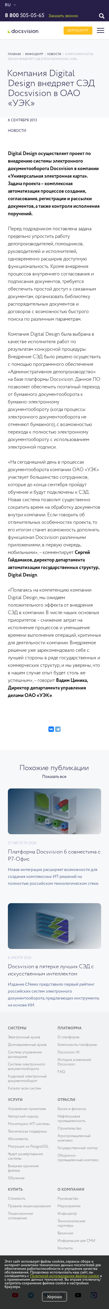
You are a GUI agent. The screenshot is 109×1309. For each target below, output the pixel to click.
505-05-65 (24, 15)
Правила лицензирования (29, 1206)
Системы (17, 1028)
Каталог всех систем (24, 1088)
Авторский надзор (23, 1116)
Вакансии (65, 1233)
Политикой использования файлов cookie (64, 1276)
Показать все (54, 777)
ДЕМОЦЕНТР (78, 30)
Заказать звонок (63, 16)
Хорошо (54, 1297)
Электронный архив (24, 1037)
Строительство (69, 1128)
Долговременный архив (27, 1045)
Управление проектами (27, 1109)
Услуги (15, 1100)
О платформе (68, 1037)
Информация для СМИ (76, 1241)
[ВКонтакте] (51, 729)
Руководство (68, 1199)
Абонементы (18, 1139)
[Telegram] (58, 729)
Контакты (65, 1248)
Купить (15, 1190)
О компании (71, 1190)
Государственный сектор (78, 1148)
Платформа (70, 1028)
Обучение (16, 1178)
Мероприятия (69, 1206)
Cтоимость (16, 1199)
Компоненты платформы (77, 1045)
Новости (54, 54)
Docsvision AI (69, 1052)
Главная (14, 54)
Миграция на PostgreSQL (28, 1147)
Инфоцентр (34, 54)
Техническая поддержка (27, 1131)
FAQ (61, 1072)
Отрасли (66, 1100)
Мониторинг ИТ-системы (28, 1124)
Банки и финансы (72, 1109)
